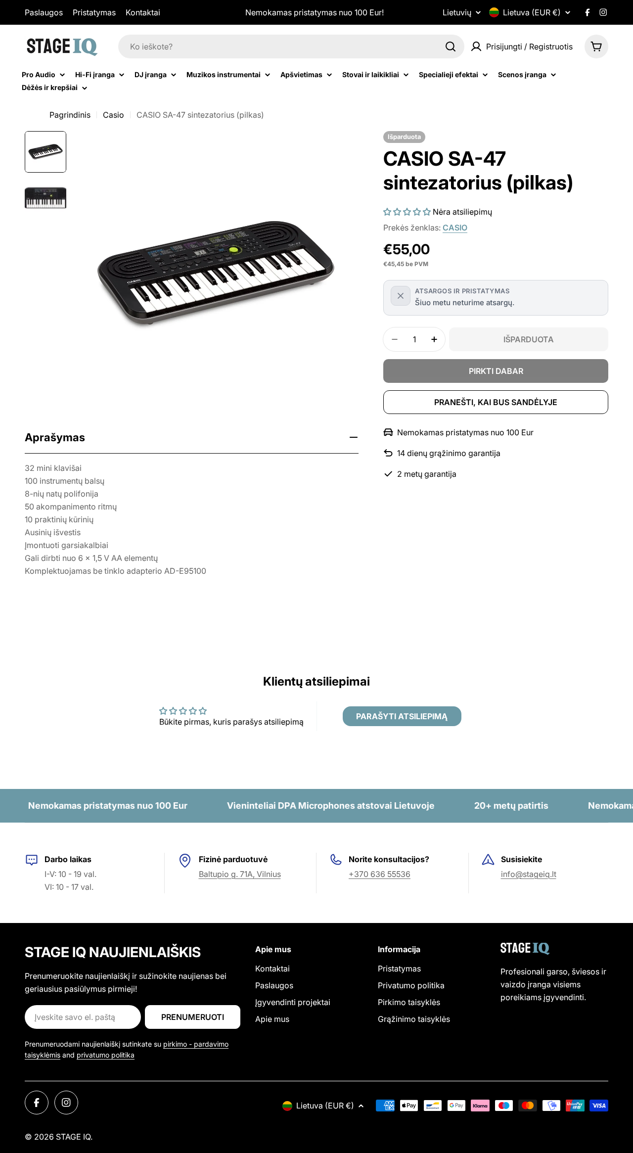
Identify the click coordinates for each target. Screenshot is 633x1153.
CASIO (455, 227)
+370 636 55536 (379, 874)
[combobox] (291, 46)
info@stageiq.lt (528, 874)
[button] (407, 212)
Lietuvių (457, 12)
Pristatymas (94, 12)
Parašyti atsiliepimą (402, 716)
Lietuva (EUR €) (532, 12)
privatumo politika (106, 1055)
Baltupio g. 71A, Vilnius (240, 874)
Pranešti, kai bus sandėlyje (495, 402)
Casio (113, 115)
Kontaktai (143, 12)
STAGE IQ (73, 1137)
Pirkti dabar (496, 371)
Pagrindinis (69, 115)
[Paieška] (450, 46)
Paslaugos (44, 12)
